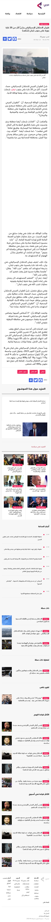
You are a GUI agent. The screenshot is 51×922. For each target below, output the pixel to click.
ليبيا (9, 886)
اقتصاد (18, 14)
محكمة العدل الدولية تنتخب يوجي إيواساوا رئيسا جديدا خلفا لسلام (27, 402)
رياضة (7, 14)
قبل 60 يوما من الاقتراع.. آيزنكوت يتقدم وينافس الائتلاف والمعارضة (37, 469)
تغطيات (36, 884)
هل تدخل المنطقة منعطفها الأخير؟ (31, 593)
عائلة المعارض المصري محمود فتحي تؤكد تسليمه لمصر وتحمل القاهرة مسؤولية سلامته (32, 740)
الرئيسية (41, 14)
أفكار (27, 892)
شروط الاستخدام (44, 916)
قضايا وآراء (26, 884)
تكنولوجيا (17, 887)
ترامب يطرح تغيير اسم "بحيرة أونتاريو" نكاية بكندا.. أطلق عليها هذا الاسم (15, 513)
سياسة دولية (44, 24)
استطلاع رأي (25, 895)
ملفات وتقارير (36, 897)
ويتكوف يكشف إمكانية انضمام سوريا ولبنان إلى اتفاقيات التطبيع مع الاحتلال (13, 427)
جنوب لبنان (22, 372)
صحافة (36, 893)
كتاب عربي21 (25, 880)
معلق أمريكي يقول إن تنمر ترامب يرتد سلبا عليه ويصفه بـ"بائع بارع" (37, 512)
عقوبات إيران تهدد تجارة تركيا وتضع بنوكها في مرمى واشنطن (23, 549)
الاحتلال (34, 372)
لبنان (13, 90)
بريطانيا (8, 893)
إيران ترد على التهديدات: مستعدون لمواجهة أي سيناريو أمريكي (14, 469)
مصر (9, 896)
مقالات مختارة (27, 888)
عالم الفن (17, 884)
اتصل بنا (46, 913)
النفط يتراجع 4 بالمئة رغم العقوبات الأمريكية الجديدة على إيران (23, 559)
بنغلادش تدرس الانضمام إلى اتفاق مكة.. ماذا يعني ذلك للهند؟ (14, 491)
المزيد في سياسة (38, 446)
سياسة (30, 14)
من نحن (47, 911)
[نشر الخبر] (5, 39)
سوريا (9, 889)
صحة (18, 890)
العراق (9, 883)
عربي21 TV (16, 880)
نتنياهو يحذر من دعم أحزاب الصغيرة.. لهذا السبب (37, 490)
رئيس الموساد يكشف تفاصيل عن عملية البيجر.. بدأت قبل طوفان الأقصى (27, 414)
